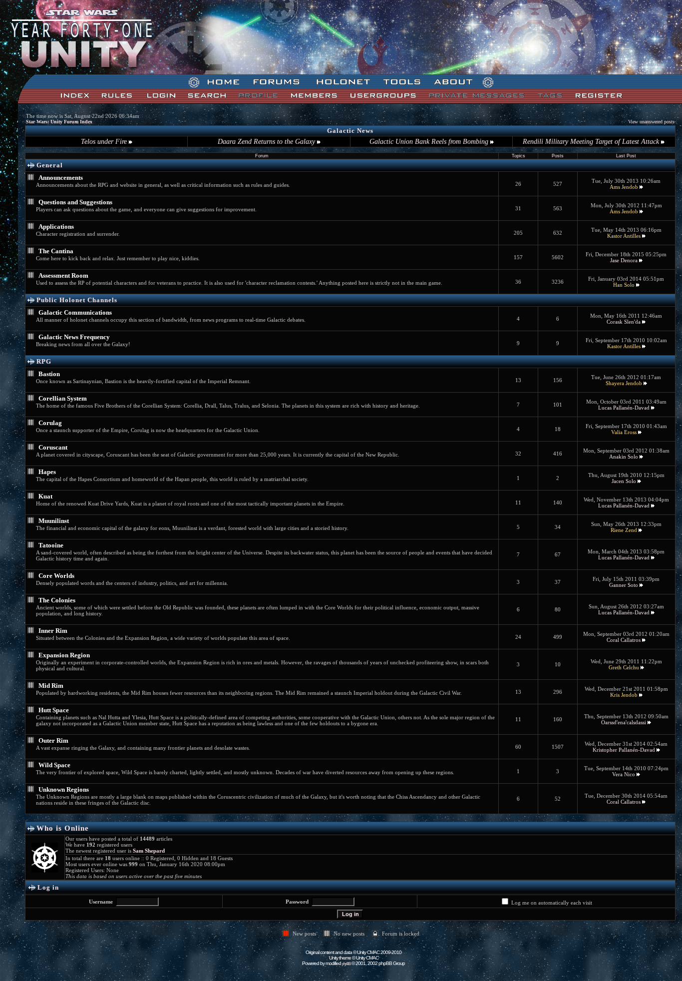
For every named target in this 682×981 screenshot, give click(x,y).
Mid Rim (50, 685)
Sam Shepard (149, 851)
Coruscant (52, 447)
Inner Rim (52, 630)
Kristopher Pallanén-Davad (624, 750)
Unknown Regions (63, 789)
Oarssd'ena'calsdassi (623, 722)
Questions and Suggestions (75, 202)
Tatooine (50, 545)
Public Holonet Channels (76, 300)
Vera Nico (623, 774)
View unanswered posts (651, 121)
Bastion (49, 374)
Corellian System (62, 398)
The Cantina (55, 251)
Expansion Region (64, 655)
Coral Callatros (624, 640)
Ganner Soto (623, 585)
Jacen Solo (624, 481)
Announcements (60, 177)
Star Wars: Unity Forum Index (59, 121)
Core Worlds (56, 575)
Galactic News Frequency (74, 337)
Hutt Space (53, 710)
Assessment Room (63, 275)
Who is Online (62, 828)
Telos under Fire (105, 141)
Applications (56, 226)
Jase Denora (624, 260)
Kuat (45, 496)
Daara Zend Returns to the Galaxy (267, 141)
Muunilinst (53, 520)
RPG (43, 361)
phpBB (346, 964)
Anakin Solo (623, 457)
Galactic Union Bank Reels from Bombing (429, 141)
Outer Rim (53, 740)
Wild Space (54, 765)
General (49, 165)
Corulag (50, 423)
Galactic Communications (75, 312)
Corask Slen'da (624, 322)
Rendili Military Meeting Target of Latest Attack (592, 141)
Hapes (47, 472)
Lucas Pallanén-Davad (624, 408)
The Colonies (56, 600)
